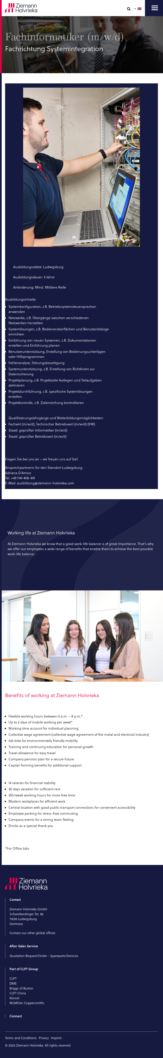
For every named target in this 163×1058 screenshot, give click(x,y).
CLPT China (18, 993)
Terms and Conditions (21, 1038)
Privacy (44, 1038)
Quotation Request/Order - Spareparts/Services (44, 956)
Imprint (56, 1038)
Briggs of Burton (21, 988)
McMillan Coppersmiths (27, 1003)
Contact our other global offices (32, 933)
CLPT (13, 978)
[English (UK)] (138, 8)
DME (13, 983)
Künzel (14, 998)
